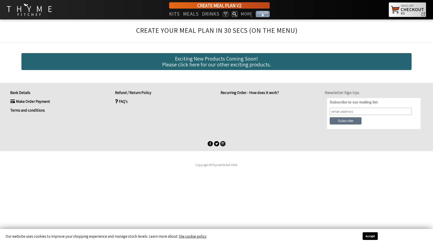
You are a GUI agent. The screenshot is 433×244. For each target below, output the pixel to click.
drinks (210, 14)
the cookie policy (193, 236)
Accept (370, 236)
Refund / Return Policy (133, 92)
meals (191, 14)
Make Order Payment (32, 101)
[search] (234, 14)
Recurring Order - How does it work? (249, 92)
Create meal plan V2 (219, 5)
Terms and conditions (27, 110)
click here (189, 64)
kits (174, 14)
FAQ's (123, 101)
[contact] (225, 14)
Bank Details (20, 92)
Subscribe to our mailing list (354, 102)
